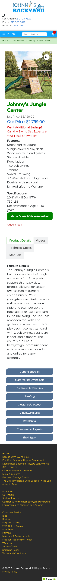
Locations (7, 491)
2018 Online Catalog (13, 526)
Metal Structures (11, 474)
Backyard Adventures (30, 388)
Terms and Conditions (14, 553)
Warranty (7, 543)
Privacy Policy (9, 572)
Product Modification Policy (17, 540)
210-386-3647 (18, 22)
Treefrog (30, 396)
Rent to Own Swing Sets (15, 457)
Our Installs (8, 495)
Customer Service (11, 512)
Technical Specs (20, 248)
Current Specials (30, 372)
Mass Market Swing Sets (29, 380)
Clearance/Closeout (29, 404)
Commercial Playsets (29, 429)
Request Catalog (11, 522)
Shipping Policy (10, 550)
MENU (10, 34)
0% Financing (9, 467)
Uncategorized (18, 40)
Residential (29, 421)
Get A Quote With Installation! (29, 216)
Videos (40, 240)
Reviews (6, 519)
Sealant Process (10, 498)
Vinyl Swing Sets (30, 413)
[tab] (20, 240)
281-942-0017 (19, 26)
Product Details (20, 240)
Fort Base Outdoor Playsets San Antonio (23, 460)
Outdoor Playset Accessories (17, 470)
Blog (4, 516)
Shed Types (30, 437)
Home (5, 40)
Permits (6, 533)
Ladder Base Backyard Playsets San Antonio (25, 464)
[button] (46, 57)
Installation (8, 529)
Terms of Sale (9, 546)
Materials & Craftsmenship (16, 536)
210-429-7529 (23, 19)
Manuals (15, 255)
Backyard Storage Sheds (15, 477)
